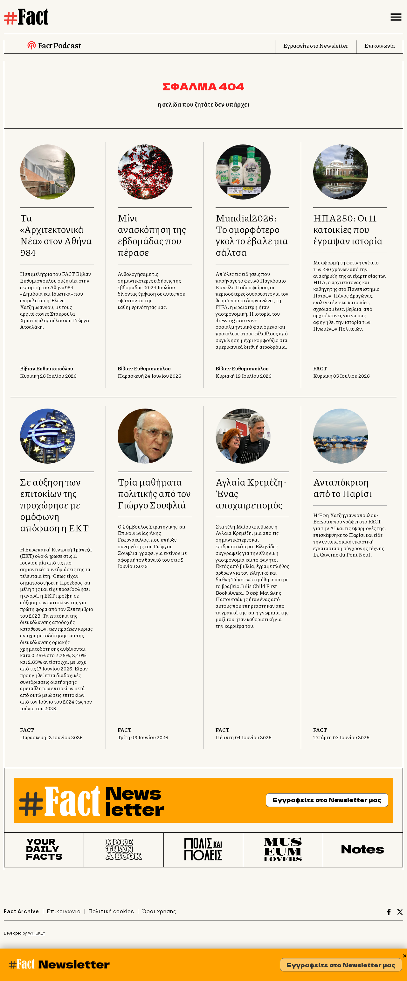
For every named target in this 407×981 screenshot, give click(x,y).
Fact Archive (21, 911)
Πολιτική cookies (111, 911)
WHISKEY (36, 933)
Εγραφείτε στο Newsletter (315, 45)
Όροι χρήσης (159, 911)
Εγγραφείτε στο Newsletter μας (341, 965)
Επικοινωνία (379, 45)
